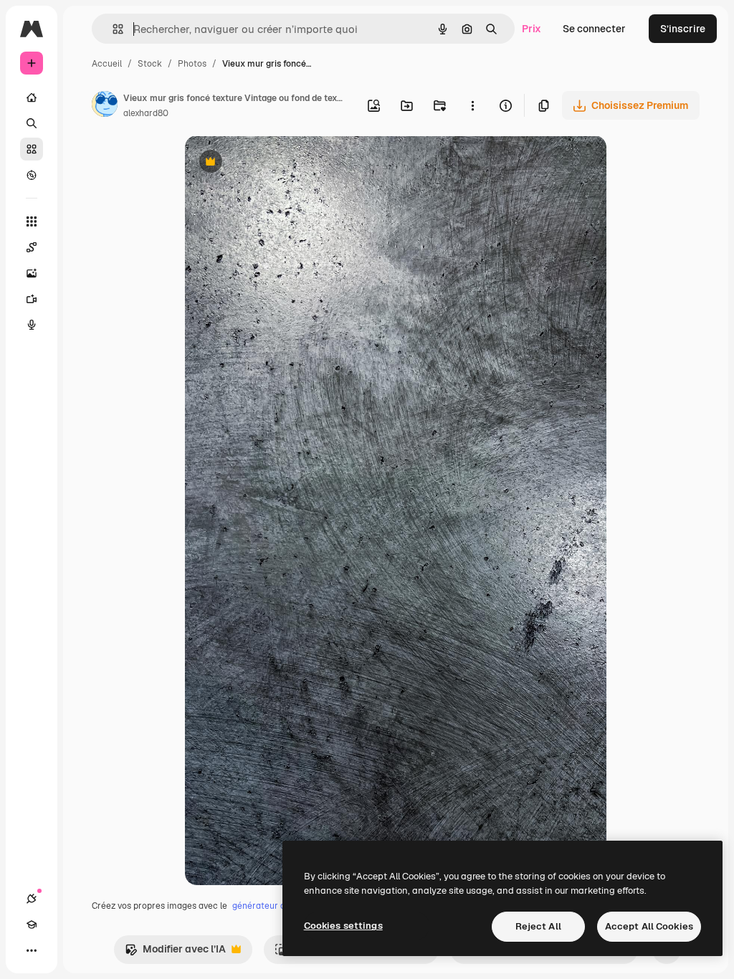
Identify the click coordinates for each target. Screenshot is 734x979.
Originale (279, 163)
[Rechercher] (31, 123)
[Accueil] (31, 97)
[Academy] (31, 924)
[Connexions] (31, 898)
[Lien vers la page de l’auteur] (105, 106)
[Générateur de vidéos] (31, 298)
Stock (150, 64)
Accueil (107, 64)
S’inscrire (682, 28)
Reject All (538, 926)
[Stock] (31, 149)
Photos (192, 64)
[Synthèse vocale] (31, 324)
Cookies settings (343, 926)
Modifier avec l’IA (175, 952)
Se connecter (594, 28)
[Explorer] (31, 174)
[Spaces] (31, 247)
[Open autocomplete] (112, 29)
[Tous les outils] (31, 221)
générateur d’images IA (279, 906)
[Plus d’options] (472, 105)
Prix (531, 28)
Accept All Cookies (649, 926)
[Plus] (31, 950)
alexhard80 (145, 113)
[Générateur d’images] (31, 273)
